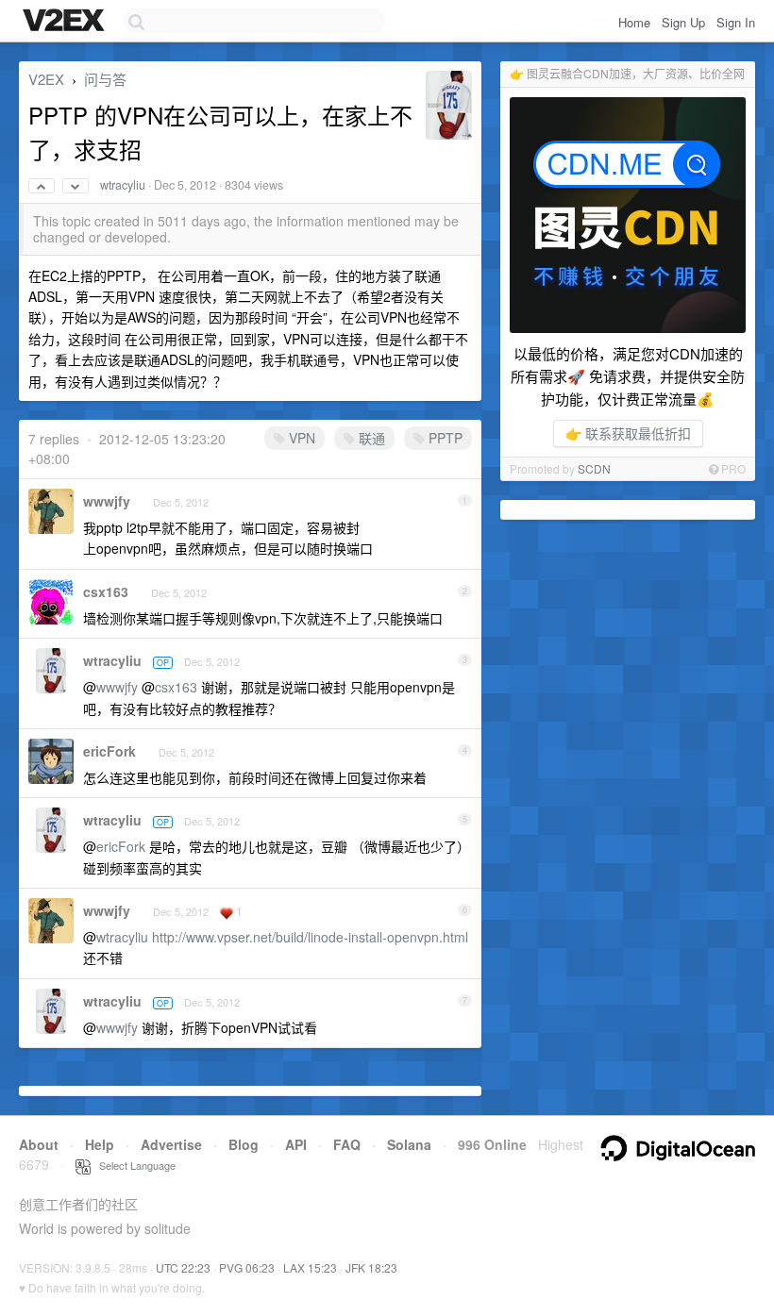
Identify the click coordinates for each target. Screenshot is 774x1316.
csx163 (105, 591)
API (296, 1144)
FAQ (347, 1144)
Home (634, 22)
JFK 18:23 (371, 1267)
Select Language (133, 1165)
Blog (243, 1144)
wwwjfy (106, 500)
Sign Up (683, 22)
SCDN (594, 468)
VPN (300, 437)
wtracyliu (122, 184)
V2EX (46, 79)
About (39, 1144)
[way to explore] (66, 22)
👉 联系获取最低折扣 (628, 433)
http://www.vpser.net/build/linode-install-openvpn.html (310, 936)
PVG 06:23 (247, 1267)
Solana (409, 1144)
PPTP (444, 437)
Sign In (735, 22)
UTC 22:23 (183, 1267)
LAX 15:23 (310, 1267)
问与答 (105, 79)
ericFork (109, 750)
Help (99, 1144)
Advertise (171, 1144)
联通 (370, 437)
